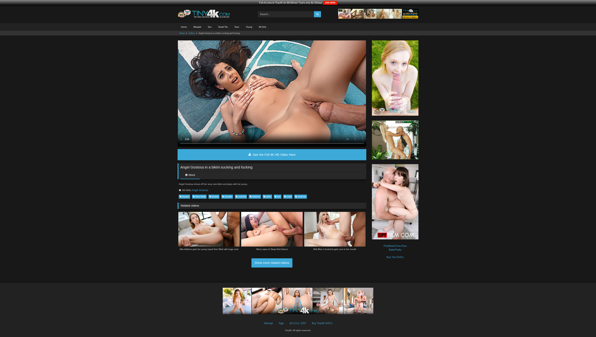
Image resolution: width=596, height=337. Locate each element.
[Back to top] (586, 328)
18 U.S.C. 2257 (297, 323)
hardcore (256, 196)
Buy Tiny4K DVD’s (322, 323)
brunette (228, 196)
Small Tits (223, 27)
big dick (185, 196)
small (289, 196)
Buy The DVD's (395, 257)
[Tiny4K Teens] (205, 14)
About (191, 175)
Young (249, 27)
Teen (236, 27)
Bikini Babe (200, 196)
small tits (302, 196)
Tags (281, 323)
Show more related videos (272, 262)
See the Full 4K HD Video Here (274, 154)
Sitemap (268, 323)
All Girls (262, 27)
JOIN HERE (330, 3)
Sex (210, 27)
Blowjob (197, 27)
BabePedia (395, 249)
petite (268, 196)
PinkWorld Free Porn (395, 246)
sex (278, 196)
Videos (192, 33)
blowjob (215, 196)
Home (184, 27)
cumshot (242, 196)
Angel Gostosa (200, 190)
